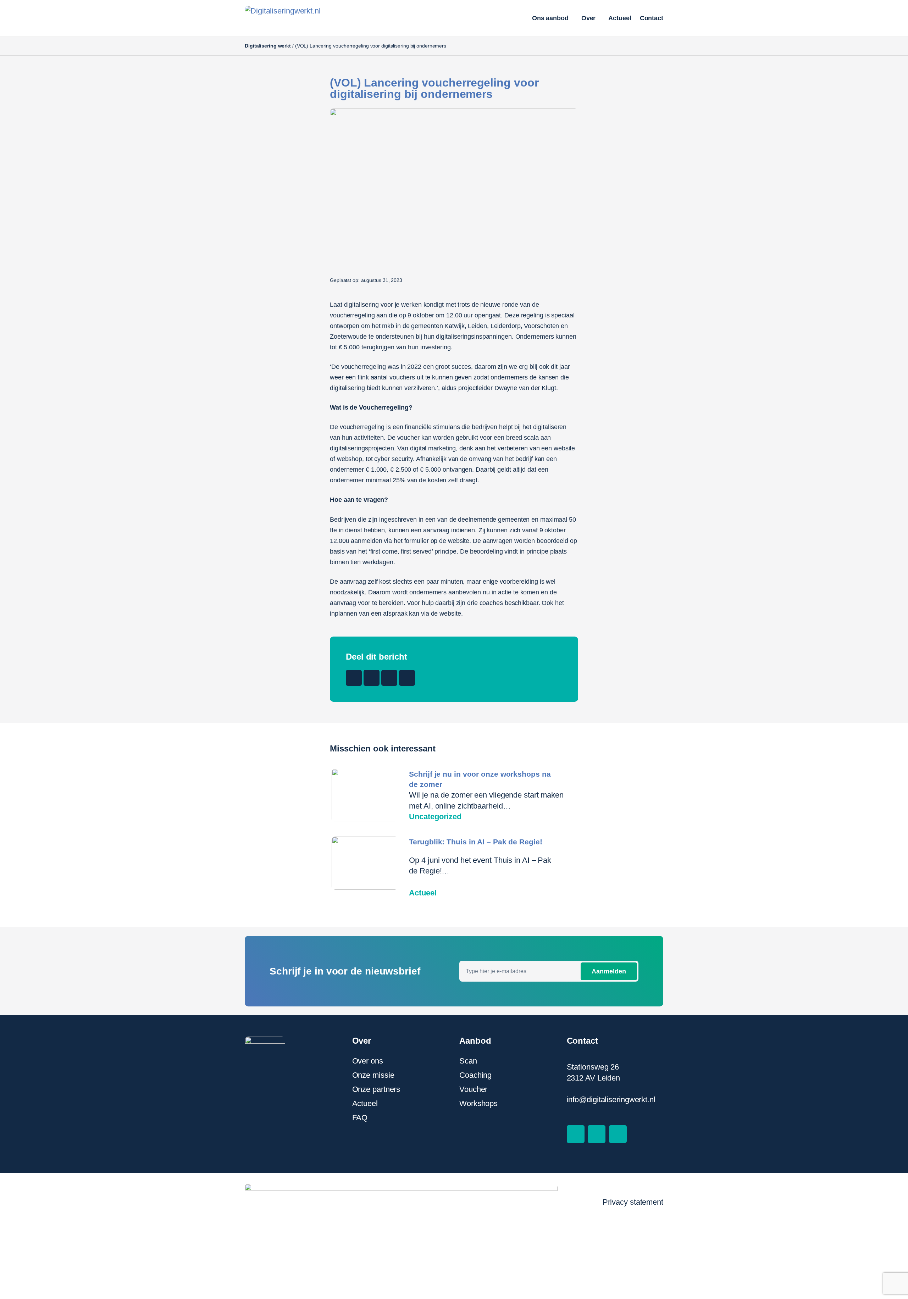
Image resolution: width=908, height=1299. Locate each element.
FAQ (360, 1117)
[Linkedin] (618, 1134)
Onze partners (376, 1089)
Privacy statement (633, 1202)
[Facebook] (576, 1134)
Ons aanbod (550, 18)
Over (588, 18)
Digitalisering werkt (268, 46)
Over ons (367, 1060)
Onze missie (373, 1075)
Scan (468, 1060)
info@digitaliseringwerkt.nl (611, 1099)
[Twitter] (596, 1134)
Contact (651, 18)
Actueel (619, 18)
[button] (354, 678)
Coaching (475, 1075)
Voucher (473, 1089)
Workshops (478, 1103)
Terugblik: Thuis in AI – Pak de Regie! (475, 842)
